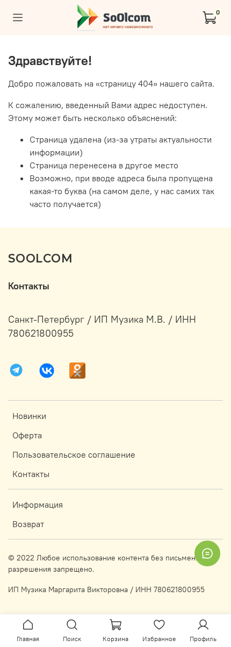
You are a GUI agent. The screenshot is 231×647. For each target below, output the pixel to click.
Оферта (27, 435)
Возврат (28, 523)
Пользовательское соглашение (73, 454)
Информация (37, 504)
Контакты (30, 473)
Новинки (29, 415)
